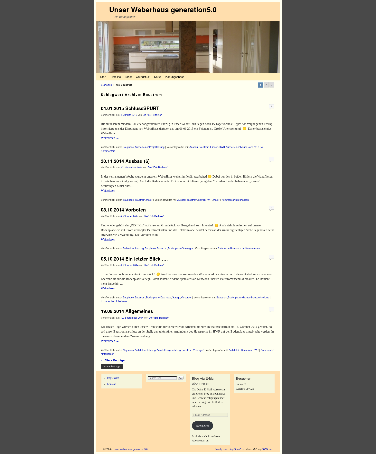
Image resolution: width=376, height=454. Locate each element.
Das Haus (165, 297)
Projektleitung (156, 147)
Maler (145, 147)
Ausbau (193, 147)
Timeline (115, 77)
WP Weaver (267, 449)
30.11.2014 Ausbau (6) (125, 161)
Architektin (224, 248)
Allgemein (128, 350)
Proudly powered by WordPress (230, 449)
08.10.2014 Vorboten (123, 209)
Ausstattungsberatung (168, 350)
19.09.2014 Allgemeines (127, 311)
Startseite (106, 85)
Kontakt (111, 384)
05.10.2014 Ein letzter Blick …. (134, 258)
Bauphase (128, 147)
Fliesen (214, 147)
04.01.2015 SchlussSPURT (130, 108)
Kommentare (251, 248)
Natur (157, 77)
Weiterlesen (110, 137)
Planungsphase (174, 77)
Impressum (113, 377)
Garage (176, 297)
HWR (222, 147)
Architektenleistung (133, 248)
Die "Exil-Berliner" (153, 115)
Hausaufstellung (260, 297)
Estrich (202, 199)
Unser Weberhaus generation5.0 (163, 9)
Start (103, 77)
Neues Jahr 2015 (249, 147)
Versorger (187, 248)
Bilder (128, 77)
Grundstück (143, 77)
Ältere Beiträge (113, 360)
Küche (138, 147)
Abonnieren (202, 425)
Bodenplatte (175, 248)
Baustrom (204, 147)
